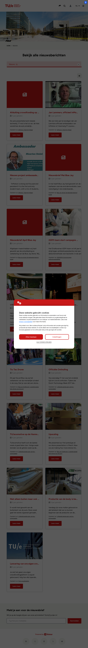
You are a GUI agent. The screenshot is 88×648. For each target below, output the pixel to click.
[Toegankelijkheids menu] (85, 2)
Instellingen (56, 337)
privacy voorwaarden (25, 321)
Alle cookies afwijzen (44, 342)
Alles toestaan (31, 337)
